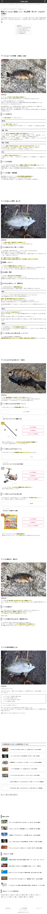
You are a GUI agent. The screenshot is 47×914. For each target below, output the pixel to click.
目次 (18, 25)
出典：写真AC (3, 94)
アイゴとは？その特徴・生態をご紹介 (24, 27)
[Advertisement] (23, 44)
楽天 (31, 430)
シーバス (3, 794)
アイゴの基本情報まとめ (21, 33)
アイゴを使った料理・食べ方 (22, 29)
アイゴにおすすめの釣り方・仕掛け (23, 30)
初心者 (8, 794)
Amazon (15, 438)
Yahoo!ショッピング (31, 433)
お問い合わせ (8, 908)
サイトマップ (38, 908)
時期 (12, 794)
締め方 (16, 794)
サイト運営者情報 (23, 908)
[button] (5, 429)
